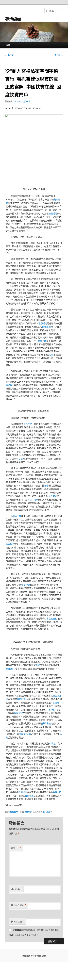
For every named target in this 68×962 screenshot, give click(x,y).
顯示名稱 (16, 889)
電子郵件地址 (18, 905)
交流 (51, 354)
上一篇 (9, 54)
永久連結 (47, 811)
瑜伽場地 (53, 213)
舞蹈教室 (21, 699)
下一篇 (58, 54)
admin (28, 811)
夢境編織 (13, 19)
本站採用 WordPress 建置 (34, 955)
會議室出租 (51, 618)
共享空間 (42, 340)
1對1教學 (33, 499)
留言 (16, 848)
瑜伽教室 (10, 385)
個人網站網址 (17, 921)
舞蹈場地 (29, 795)
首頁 (8, 44)
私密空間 (25, 584)
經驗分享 (14, 811)
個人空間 (27, 423)
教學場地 (42, 323)
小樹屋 (52, 743)
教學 (46, 485)
